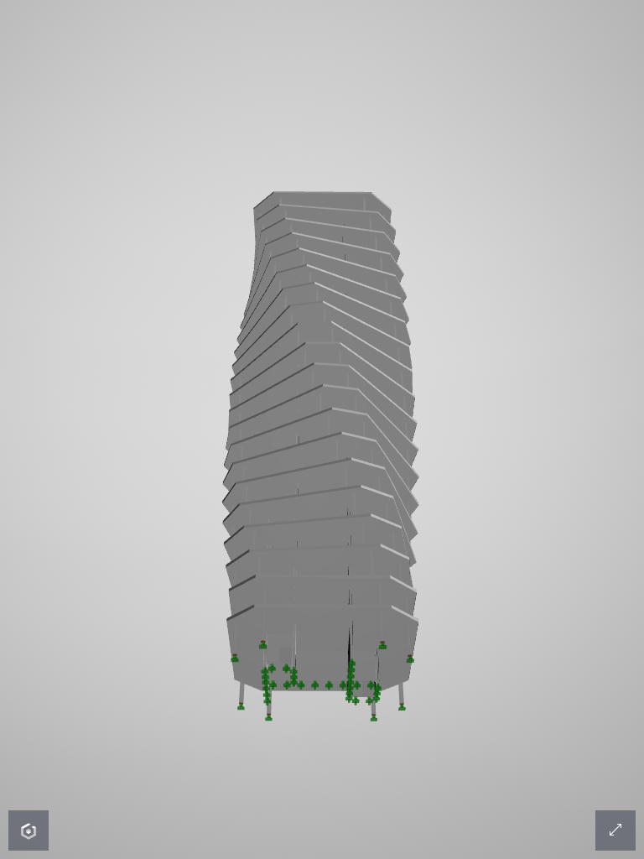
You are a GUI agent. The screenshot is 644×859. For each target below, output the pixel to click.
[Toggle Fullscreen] (615, 830)
